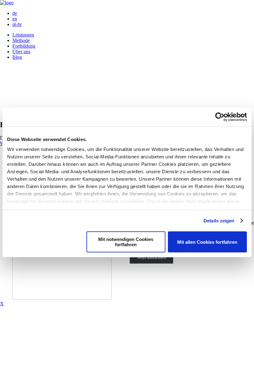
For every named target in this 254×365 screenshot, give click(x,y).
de (14, 13)
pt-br (17, 24)
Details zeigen (219, 220)
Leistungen (23, 34)
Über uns (21, 51)
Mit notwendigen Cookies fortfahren (125, 242)
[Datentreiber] (7, 2)
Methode (21, 40)
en (14, 18)
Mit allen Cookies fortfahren (207, 242)
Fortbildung (23, 46)
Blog (17, 57)
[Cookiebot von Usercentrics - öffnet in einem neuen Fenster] (220, 117)
